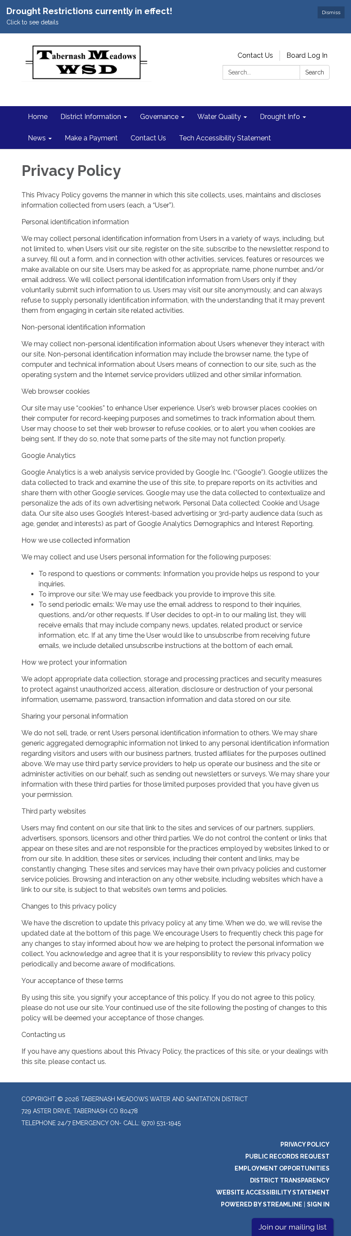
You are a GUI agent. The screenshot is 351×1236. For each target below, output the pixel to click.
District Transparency (290, 1180)
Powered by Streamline (261, 1204)
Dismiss (331, 12)
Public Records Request (287, 1156)
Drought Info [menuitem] (280, 117)
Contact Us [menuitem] (148, 138)
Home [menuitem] (38, 117)
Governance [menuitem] (159, 117)
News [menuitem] (37, 138)
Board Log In (306, 55)
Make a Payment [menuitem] (91, 138)
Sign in (318, 1204)
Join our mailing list (293, 1226)
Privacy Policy (305, 1144)
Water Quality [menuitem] (219, 117)
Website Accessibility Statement (273, 1192)
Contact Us (255, 55)
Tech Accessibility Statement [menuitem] (225, 138)
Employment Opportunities (282, 1168)
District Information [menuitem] (90, 117)
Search (314, 72)
